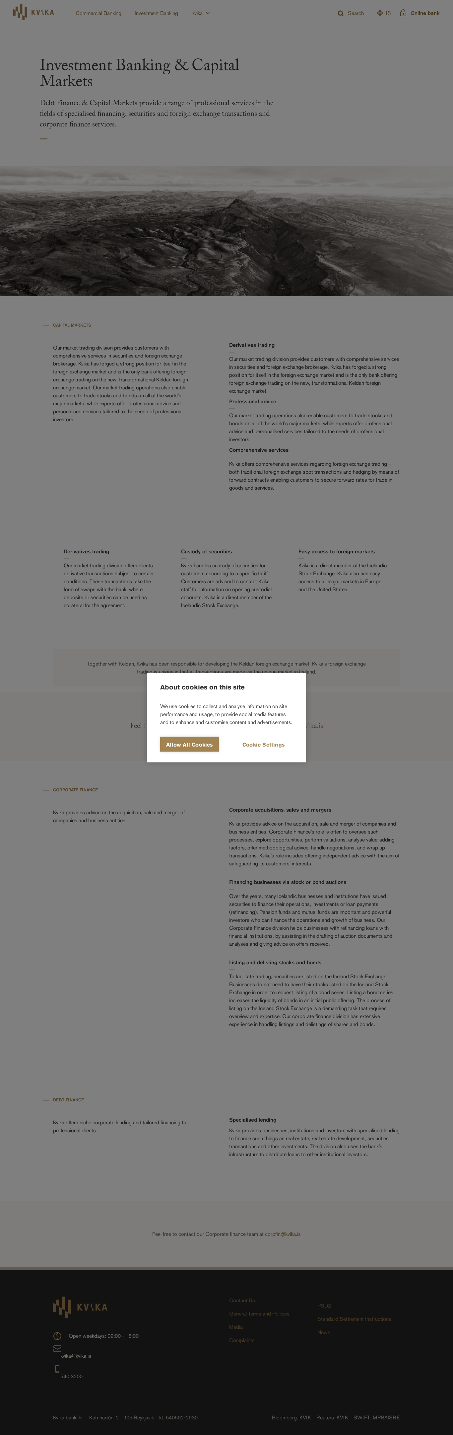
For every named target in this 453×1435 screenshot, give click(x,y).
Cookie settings (263, 744)
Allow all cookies (189, 744)
